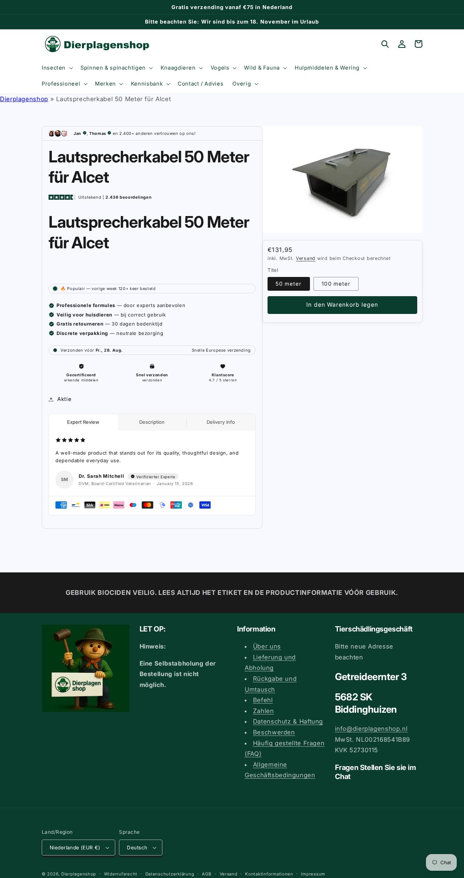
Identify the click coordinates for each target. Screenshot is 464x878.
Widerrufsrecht (120, 874)
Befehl (263, 700)
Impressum (313, 874)
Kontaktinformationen (269, 874)
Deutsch (137, 847)
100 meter (336, 284)
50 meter (289, 284)
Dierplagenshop (24, 99)
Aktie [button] (64, 399)
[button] (56, 68)
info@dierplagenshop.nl (371, 728)
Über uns (267, 646)
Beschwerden (274, 732)
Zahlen (263, 711)
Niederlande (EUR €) (75, 847)
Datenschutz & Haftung (288, 721)
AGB (207, 874)
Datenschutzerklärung (169, 874)
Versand (305, 258)
